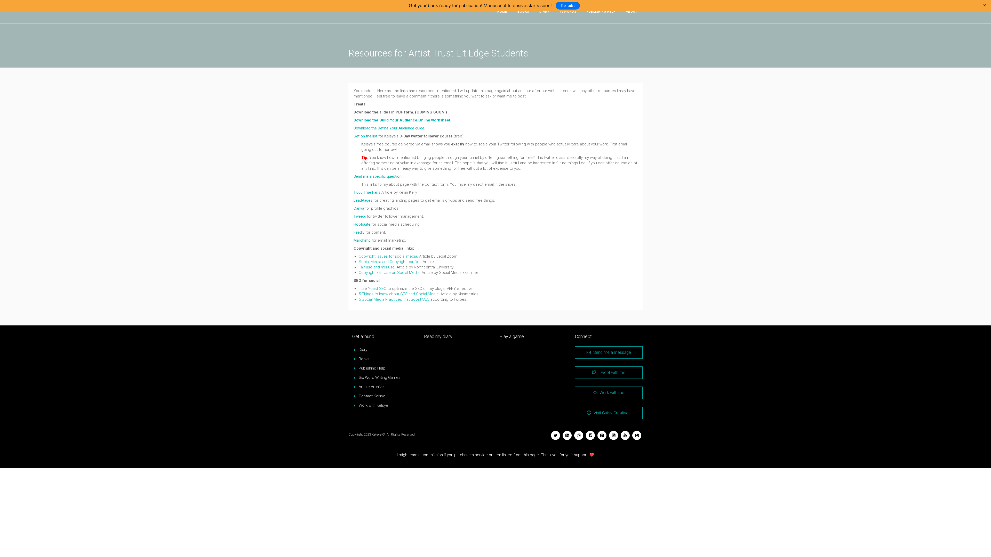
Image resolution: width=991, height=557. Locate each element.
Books (523, 11)
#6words (568, 11)
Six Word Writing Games (380, 377)
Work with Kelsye (373, 405)
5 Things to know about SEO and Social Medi (397, 294)
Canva (359, 208)
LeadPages (363, 200)
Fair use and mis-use (377, 267)
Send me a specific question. (378, 176)
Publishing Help (601, 11)
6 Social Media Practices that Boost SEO (394, 299)
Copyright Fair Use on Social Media (389, 272)
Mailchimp (362, 240)
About (631, 11)
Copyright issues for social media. (388, 256)
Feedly (359, 232)
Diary (544, 11)
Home (502, 11)
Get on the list (365, 136)
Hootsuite (362, 224)
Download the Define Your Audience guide (389, 128)
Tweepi (360, 216)
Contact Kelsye (372, 396)
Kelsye (376, 434)
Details (568, 5)
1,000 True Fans (367, 192)
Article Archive (371, 386)
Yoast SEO (377, 288)
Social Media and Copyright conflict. (390, 261)
